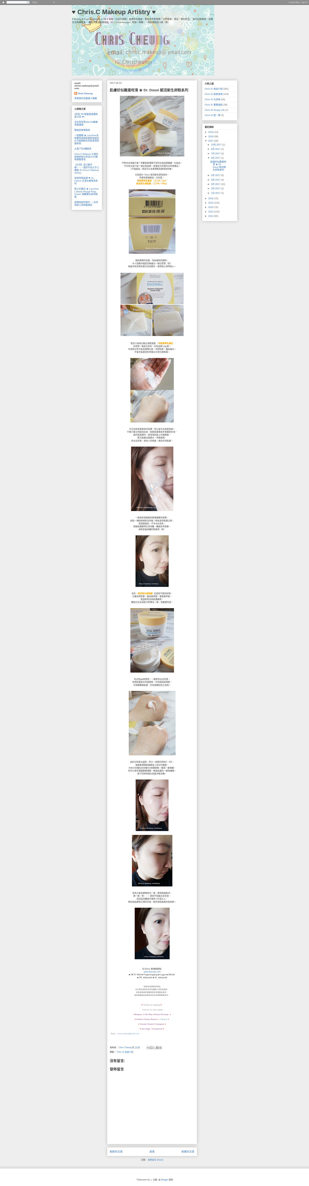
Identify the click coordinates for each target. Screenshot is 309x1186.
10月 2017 (216, 144)
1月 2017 (216, 193)
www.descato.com (152, 972)
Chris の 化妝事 (212, 99)
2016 (211, 198)
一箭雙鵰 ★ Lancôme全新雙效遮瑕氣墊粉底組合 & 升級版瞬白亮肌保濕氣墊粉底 (86, 139)
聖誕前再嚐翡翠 (82, 130)
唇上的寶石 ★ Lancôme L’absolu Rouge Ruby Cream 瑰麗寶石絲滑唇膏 (86, 192)
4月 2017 (216, 179)
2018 (211, 136)
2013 (211, 211)
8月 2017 (216, 149)
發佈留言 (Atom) (155, 1160)
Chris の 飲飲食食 (214, 94)
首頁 (152, 1151)
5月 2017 (216, 175)
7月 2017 (216, 153)
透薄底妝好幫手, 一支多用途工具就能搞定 (86, 203)
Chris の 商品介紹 (125, 1052)
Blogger (164, 1179)
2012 (211, 216)
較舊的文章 (188, 1151)
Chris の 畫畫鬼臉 (214, 104)
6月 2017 (216, 158)
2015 (211, 202)
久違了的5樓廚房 (82, 148)
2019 (211, 132)
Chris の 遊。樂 (212, 115)
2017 (211, 140)
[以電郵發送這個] (148, 1047)
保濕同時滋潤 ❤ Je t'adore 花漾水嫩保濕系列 (86, 181)
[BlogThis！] (151, 1047)
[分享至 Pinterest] (160, 1047)
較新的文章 (116, 1151)
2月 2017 (216, 188)
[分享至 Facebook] (157, 1047)
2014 (211, 207)
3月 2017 (216, 184)
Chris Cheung (85, 93)
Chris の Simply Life (215, 110)
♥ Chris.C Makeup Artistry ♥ (114, 11)
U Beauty (163, 1019)
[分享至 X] (154, 1047)
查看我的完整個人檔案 (85, 98)
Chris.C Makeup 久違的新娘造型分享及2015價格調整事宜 (86, 157)
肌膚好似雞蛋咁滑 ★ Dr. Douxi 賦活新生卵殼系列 (218, 165)
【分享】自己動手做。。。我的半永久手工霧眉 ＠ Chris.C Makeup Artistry (86, 168)
